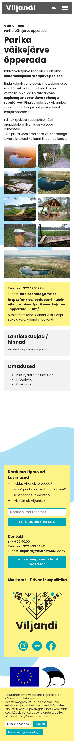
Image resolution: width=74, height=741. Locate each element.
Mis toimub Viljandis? (29, 500)
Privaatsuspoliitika (48, 580)
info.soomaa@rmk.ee (38, 294)
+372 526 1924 (32, 288)
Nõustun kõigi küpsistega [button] (24, 732)
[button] (55, 7)
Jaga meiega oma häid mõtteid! (37, 561)
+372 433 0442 (33, 546)
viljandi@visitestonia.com (42, 551)
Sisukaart (17, 580)
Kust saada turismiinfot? (32, 495)
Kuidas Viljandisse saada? (32, 483)
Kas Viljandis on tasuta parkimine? (39, 489)
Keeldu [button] (40, 724)
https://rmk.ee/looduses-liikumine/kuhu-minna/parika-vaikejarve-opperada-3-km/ (36, 304)
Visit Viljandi (14, 26)
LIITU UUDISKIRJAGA (37, 522)
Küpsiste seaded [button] (18, 724)
